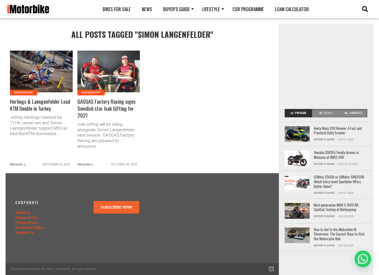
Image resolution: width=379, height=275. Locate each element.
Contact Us (24, 233)
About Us (23, 212)
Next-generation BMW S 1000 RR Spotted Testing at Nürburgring (336, 207)
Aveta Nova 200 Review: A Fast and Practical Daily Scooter (338, 130)
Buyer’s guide (176, 9)
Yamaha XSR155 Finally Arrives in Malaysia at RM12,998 (336, 155)
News (147, 9)
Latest (328, 113)
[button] (363, 259)
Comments (356, 113)
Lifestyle (211, 9)
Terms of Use (26, 217)
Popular (300, 113)
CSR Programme (248, 9)
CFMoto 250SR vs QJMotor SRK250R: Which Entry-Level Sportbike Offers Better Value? (339, 182)
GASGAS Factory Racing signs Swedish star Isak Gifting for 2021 (106, 108)
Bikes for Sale (117, 9)
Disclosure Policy (29, 228)
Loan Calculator (292, 9)
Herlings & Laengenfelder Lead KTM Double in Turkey (40, 105)
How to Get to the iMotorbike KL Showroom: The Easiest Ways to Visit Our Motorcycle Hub (339, 234)
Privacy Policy (26, 223)
